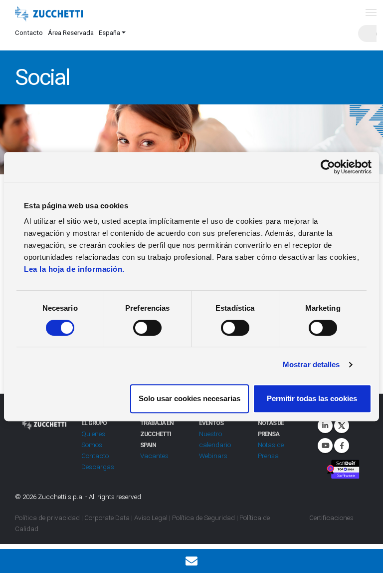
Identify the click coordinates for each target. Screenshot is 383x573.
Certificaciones (331, 518)
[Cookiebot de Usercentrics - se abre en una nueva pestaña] (328, 166)
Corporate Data (107, 518)
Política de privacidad (47, 518)
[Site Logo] (49, 13)
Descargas (97, 467)
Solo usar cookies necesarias (189, 398)
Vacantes (154, 456)
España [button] (109, 32)
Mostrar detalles (311, 364)
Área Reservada (71, 32)
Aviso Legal (151, 518)
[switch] (147, 328)
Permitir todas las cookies (312, 398)
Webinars (213, 456)
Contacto (29, 32)
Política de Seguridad (203, 518)
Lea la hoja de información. (74, 269)
